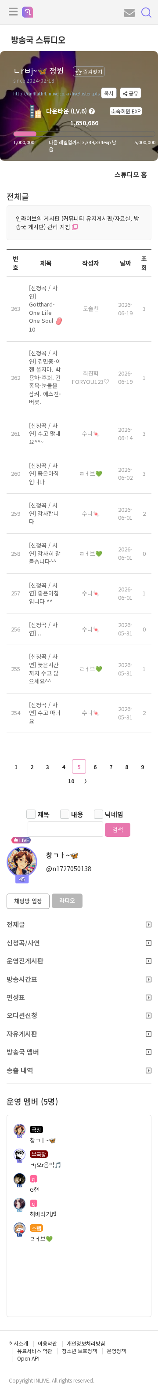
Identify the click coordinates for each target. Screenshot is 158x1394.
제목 (43, 814)
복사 (109, 93)
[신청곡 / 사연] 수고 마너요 (45, 713)
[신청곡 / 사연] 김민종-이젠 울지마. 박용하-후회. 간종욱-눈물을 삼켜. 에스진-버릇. (45, 377)
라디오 (67, 900)
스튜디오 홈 (131, 174)
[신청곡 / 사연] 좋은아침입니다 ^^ (44, 593)
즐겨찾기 (92, 71)
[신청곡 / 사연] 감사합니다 (44, 513)
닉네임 (114, 814)
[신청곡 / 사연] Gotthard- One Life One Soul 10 (43, 308)
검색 (117, 829)
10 (71, 781)
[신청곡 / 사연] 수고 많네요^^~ (45, 433)
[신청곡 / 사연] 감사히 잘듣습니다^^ (45, 553)
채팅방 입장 (28, 901)
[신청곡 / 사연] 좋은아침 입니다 (44, 473)
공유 (132, 93)
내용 (77, 814)
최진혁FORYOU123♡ (90, 377)
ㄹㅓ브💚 (90, 473)
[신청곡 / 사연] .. (43, 628)
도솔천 (91, 308)
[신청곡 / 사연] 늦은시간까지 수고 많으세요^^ (44, 668)
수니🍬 (91, 433)
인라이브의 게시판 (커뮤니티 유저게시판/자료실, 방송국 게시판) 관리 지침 (77, 222)
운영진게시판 (25, 960)
